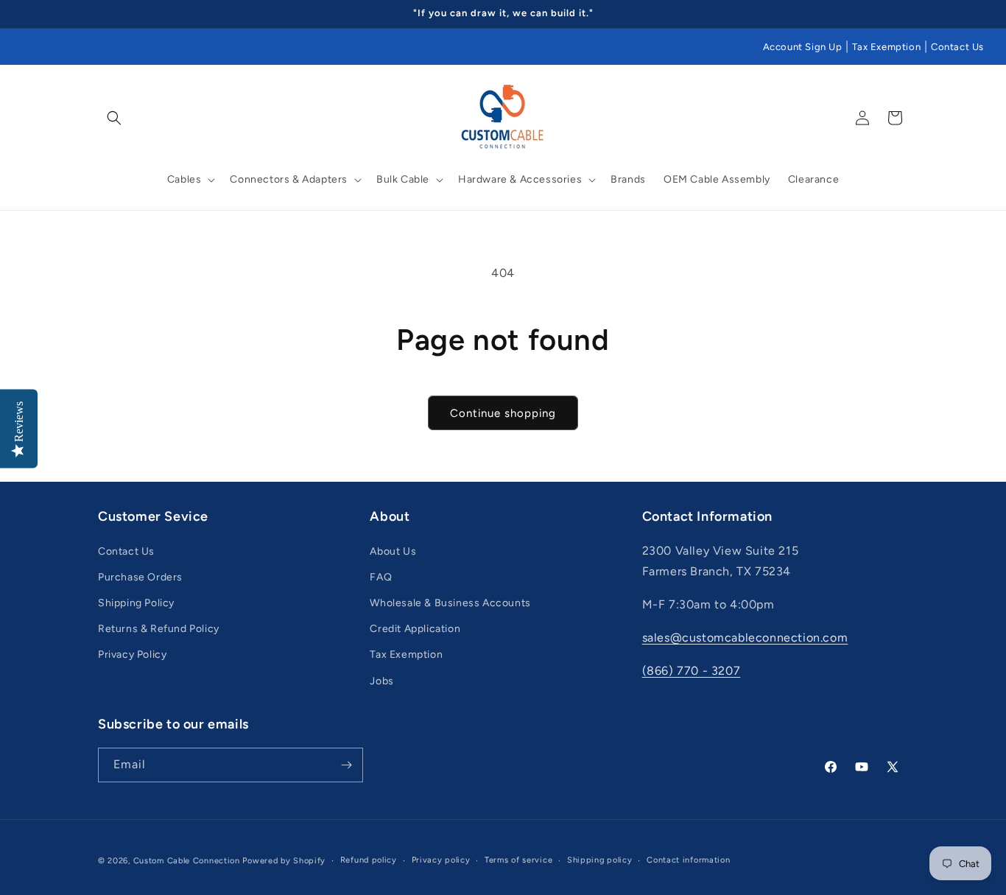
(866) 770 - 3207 (691, 671)
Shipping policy (600, 860)
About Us (393, 551)
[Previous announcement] (103, 14)
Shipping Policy (136, 603)
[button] (114, 118)
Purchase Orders (140, 577)
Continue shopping (503, 413)
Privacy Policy (132, 655)
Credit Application (415, 628)
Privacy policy (441, 860)
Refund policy (368, 860)
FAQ (381, 577)
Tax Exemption (886, 46)
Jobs (381, 681)
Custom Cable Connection (186, 861)
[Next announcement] (903, 14)
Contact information (688, 860)
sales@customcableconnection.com (745, 638)
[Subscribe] (346, 765)
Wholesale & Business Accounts (450, 603)
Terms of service (518, 860)
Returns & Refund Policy (158, 628)
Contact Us (957, 46)
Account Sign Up (803, 46)
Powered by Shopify (284, 861)
